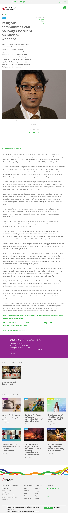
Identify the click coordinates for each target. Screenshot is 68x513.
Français (41, 20)
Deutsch (41, 22)
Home (2, 14)
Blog (36, 496)
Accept (48, 507)
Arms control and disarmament (12, 148)
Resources (37, 488)
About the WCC (28, 485)
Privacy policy (13, 353)
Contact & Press (37, 492)
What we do (27, 498)
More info (36, 511)
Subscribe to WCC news (13, 143)
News (6, 14)
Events (26, 496)
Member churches (26, 489)
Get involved (38, 485)
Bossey (37, 498)
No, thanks (57, 507)
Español (41, 24)
